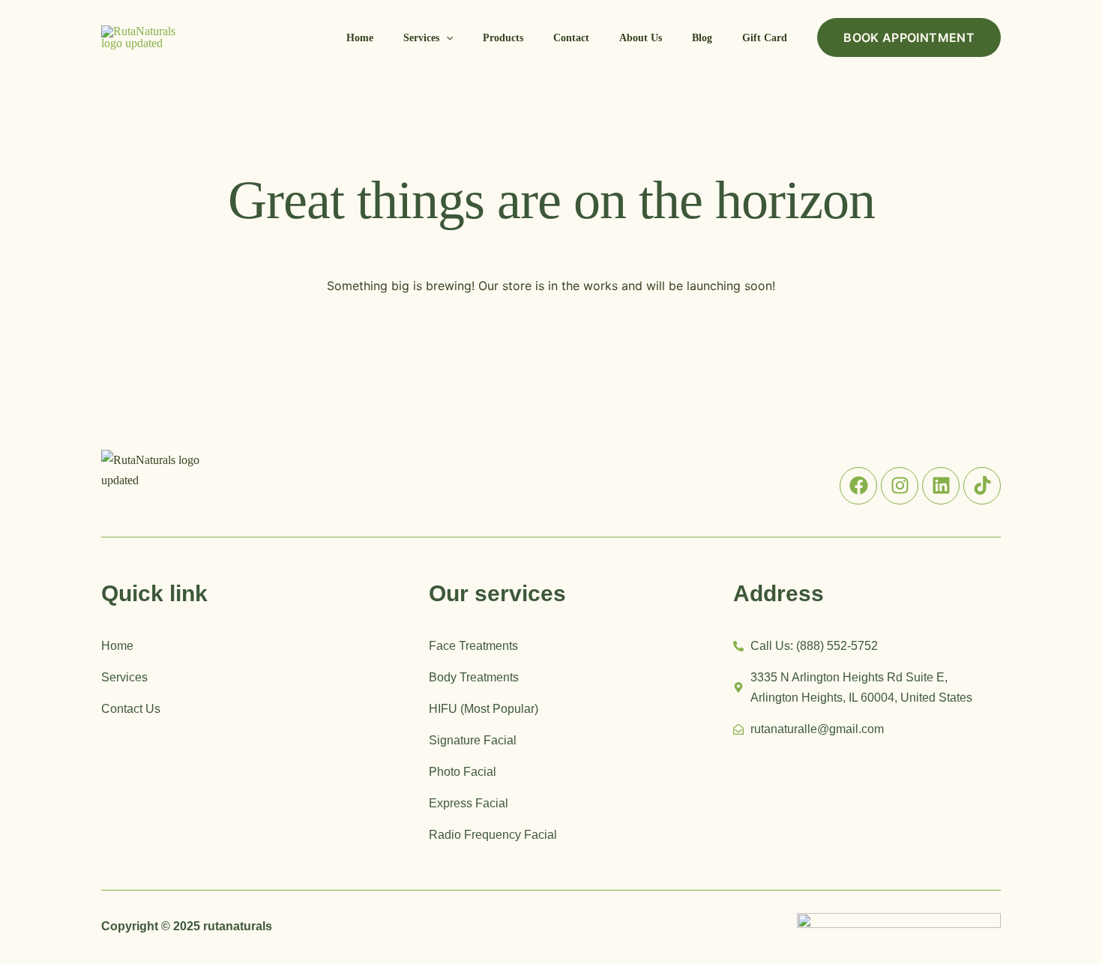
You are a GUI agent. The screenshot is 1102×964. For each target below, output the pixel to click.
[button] (428, 38)
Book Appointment (909, 37)
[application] (446, 38)
